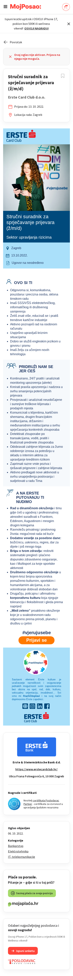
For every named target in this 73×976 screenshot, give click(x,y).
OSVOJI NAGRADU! (36, 28)
